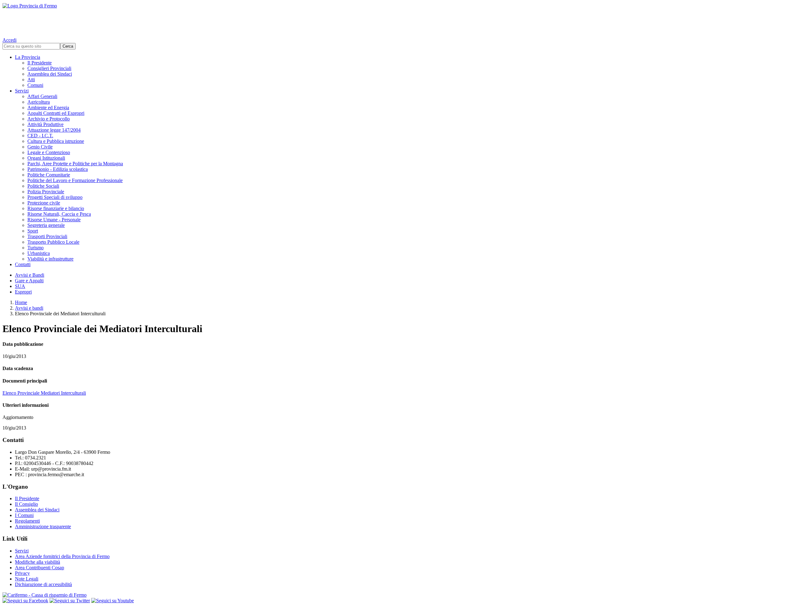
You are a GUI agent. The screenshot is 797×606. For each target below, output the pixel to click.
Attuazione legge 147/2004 (54, 130)
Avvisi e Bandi (29, 275)
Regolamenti (27, 521)
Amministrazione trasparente (43, 526)
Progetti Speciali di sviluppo (55, 197)
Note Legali (26, 578)
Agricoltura (38, 102)
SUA (20, 286)
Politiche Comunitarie (48, 174)
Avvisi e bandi (29, 308)
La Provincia (27, 57)
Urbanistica (38, 253)
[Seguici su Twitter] (70, 600)
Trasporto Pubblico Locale (53, 242)
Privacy (22, 573)
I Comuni (24, 515)
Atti (31, 79)
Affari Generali (42, 96)
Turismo (35, 247)
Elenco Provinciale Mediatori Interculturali (44, 393)
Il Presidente (39, 62)
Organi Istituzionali (46, 158)
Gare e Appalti (29, 280)
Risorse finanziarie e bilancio (55, 208)
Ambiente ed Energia (48, 107)
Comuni (35, 85)
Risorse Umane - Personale (54, 219)
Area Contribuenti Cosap (39, 567)
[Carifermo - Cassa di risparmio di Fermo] (398, 595)
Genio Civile (40, 146)
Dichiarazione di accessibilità (43, 584)
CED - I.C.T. (40, 135)
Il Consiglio (26, 504)
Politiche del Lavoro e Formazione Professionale (75, 180)
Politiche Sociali (43, 186)
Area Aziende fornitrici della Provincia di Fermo (62, 556)
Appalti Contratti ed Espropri (55, 113)
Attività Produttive (45, 124)
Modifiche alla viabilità (37, 562)
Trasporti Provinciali (47, 236)
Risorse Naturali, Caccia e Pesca (59, 214)
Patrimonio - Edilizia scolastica (57, 169)
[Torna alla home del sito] (398, 18)
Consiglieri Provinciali (49, 68)
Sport (32, 230)
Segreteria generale (46, 225)
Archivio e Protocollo (48, 118)
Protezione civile (43, 202)
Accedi (9, 40)
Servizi (22, 90)
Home (21, 302)
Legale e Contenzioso (48, 152)
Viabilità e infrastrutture (50, 258)
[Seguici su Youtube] (112, 600)
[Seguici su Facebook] (25, 600)
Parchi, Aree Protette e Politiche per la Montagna (75, 163)
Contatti (23, 264)
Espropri (23, 291)
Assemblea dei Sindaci (49, 74)
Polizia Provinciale (45, 191)
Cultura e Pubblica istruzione (55, 141)
